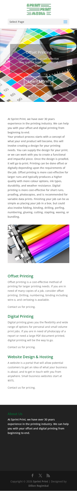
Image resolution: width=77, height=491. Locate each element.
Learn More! (38, 81)
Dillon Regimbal (38, 485)
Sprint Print (40, 481)
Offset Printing (38, 52)
